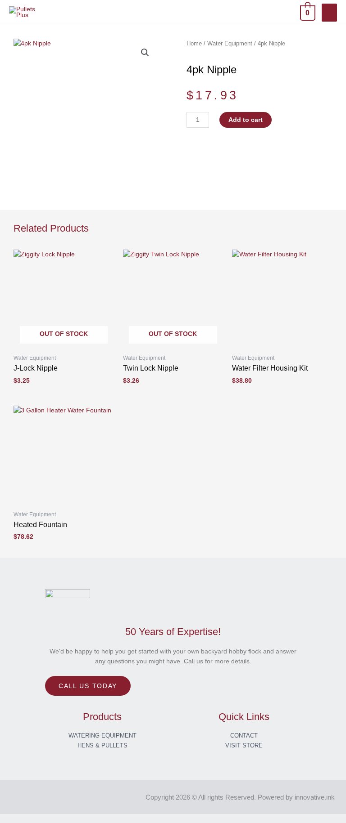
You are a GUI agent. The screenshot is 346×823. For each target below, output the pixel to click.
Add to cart (245, 119)
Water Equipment (229, 43)
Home (194, 43)
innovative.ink (315, 797)
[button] (145, 53)
